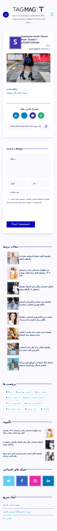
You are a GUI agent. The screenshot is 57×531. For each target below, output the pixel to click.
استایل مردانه (13, 398)
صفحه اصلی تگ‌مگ (11, 505)
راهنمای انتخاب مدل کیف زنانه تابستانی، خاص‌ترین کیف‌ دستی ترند (35, 348)
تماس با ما (7, 518)
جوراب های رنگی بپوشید (17, 93)
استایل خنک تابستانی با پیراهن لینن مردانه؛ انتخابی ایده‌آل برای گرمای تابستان (36, 363)
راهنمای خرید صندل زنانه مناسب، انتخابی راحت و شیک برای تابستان (35, 333)
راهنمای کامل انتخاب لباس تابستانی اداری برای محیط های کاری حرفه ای (22, 455)
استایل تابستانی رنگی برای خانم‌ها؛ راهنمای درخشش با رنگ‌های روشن (36, 287)
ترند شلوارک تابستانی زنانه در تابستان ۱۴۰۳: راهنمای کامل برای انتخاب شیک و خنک (34, 273)
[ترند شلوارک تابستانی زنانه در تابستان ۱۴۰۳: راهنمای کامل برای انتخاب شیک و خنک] (49, 433)
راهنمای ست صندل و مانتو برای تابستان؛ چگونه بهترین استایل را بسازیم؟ (35, 303)
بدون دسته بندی (14, 409)
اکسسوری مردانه (33, 403)
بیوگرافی (46, 409)
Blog (9, 392)
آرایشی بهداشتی (24, 392)
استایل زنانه (42, 392)
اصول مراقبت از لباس (34, 398)
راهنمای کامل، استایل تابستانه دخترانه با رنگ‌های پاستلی (35, 257)
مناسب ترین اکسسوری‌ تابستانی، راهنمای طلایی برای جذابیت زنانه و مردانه (35, 318)
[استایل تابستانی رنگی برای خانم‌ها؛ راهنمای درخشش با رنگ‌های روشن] (49, 444)
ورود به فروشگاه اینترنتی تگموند (16, 511)
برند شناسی (31, 409)
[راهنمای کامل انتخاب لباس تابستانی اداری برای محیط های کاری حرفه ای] (49, 456)
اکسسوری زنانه (14, 403)
